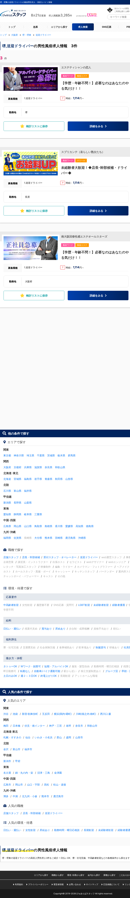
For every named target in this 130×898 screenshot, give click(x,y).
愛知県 (7, 514)
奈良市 (79, 725)
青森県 (48, 479)
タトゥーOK (10, 666)
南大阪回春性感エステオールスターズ (84, 236)
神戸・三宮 (55, 725)
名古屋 (7, 772)
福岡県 (7, 537)
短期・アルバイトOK (56, 666)
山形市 (79, 737)
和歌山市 (92, 725)
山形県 (69, 479)
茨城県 (51, 455)
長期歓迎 (89, 830)
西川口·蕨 (105, 713)
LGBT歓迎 (84, 605)
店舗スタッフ (11, 557)
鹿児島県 (70, 537)
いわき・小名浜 (43, 737)
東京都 (7, 455)
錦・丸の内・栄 (24, 772)
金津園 (58, 772)
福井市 (28, 749)
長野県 (17, 502)
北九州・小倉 (29, 796)
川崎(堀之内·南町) (86, 713)
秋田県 (59, 479)
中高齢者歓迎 (11, 605)
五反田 (46, 713)
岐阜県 (28, 514)
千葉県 (41, 455)
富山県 (17, 490)
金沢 (5, 749)
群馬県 (71, 455)
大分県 (38, 537)
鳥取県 (38, 526)
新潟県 (7, 502)
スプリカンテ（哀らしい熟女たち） (83, 152)
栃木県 (61, 455)
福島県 (28, 479)
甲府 (17, 761)
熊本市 (45, 796)
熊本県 (48, 537)
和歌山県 (60, 467)
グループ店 (111, 671)
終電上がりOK (48, 675)
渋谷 (5, 713)
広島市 (7, 784)
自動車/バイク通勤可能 (47, 671)
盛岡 (68, 737)
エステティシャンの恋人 (76, 67)
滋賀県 (38, 467)
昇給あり (60, 628)
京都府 (17, 467)
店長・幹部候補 (31, 557)
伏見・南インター (35, 725)
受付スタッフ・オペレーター (60, 557)
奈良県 (48, 467)
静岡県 (17, 514)
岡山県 (17, 526)
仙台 (27, 737)
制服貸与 (101, 647)
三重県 (38, 514)
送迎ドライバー (89, 557)
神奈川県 (19, 455)
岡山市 (19, 784)
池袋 (15, 713)
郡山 (59, 737)
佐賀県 (17, 537)
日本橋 (16, 725)
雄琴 (68, 725)
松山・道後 (59, 784)
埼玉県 (30, 455)
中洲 (15, 796)
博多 (5, 796)
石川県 (7, 490)
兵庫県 (28, 467)
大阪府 (7, 467)
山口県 (28, 526)
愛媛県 (69, 526)
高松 (46, 784)
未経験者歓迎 (101, 605)
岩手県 (38, 479)
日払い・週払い (12, 628)
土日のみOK (10, 675)
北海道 (7, 479)
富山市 (16, 749)
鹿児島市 (58, 796)
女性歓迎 (30, 830)
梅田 (5, 725)
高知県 (79, 526)
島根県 (48, 526)
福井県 (28, 490)
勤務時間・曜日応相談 (67, 830)
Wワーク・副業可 (31, 666)
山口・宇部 (33, 784)
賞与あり (47, 628)
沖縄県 (82, 537)
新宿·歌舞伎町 (30, 713)
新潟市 (7, 761)
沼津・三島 (43, 772)
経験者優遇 (118, 605)
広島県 (7, 526)
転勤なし (25, 671)
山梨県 (28, 502)
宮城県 (17, 479)
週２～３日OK (29, 675)
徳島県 (90, 526)
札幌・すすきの (12, 737)
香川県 (59, 526)
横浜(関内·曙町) (63, 713)
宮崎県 (59, 537)
